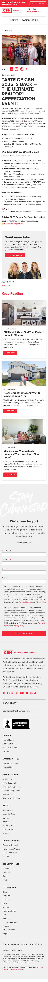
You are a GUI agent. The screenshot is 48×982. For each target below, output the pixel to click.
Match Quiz (7, 794)
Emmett (6, 918)
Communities (30, 20)
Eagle (5, 934)
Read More (10, 353)
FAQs (5, 880)
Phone (4, 578)
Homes (14, 20)
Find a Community (10, 763)
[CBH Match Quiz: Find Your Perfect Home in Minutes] (24, 329)
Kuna (5, 903)
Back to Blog (9, 30)
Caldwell (6, 900)
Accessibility (36, 944)
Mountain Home (9, 911)
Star (4, 915)
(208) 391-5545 (33, 12)
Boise (5, 892)
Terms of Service (25, 602)
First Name (6, 551)
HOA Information (10, 853)
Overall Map (8, 767)
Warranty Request (10, 845)
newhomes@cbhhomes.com (16, 711)
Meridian (6, 896)
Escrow (6, 856)
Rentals (6, 751)
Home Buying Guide (11, 791)
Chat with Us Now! (15, 255)
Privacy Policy (41, 602)
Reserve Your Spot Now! (13, 224)
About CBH (7, 810)
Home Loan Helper (11, 783)
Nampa (6, 907)
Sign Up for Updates (11, 798)
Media (24, 944)
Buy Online (7, 779)
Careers (6, 818)
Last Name (6, 560)
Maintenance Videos (11, 849)
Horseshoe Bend (10, 922)
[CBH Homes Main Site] (11, 10)
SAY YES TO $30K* (38, 3)
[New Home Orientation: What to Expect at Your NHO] (24, 389)
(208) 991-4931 (10, 703)
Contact (6, 869)
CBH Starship (8, 829)
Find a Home (8, 740)
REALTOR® (6, 286)
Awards (6, 822)
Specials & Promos (10, 747)
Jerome (6, 926)
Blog (5, 876)
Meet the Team (9, 814)
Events (5, 833)
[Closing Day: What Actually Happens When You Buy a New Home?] (24, 449)
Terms (6, 944)
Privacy (15, 944)
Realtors (6, 872)
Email (4, 569)
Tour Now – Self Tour (11, 787)
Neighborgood (9, 825)
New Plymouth (9, 930)
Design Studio (9, 744)
